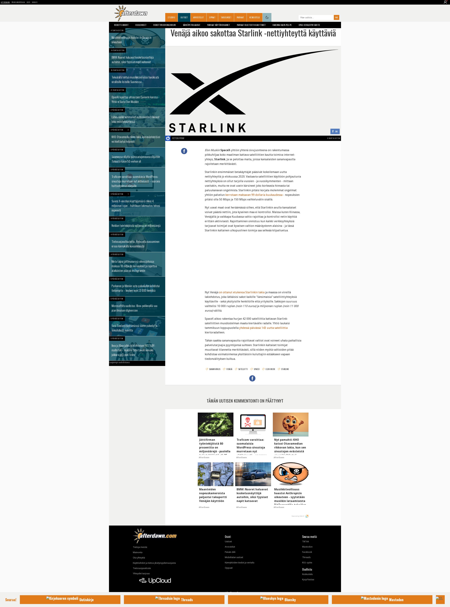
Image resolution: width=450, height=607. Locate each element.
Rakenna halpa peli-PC (282, 25)
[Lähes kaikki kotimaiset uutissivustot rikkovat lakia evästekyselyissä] (137, 117)
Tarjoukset (226, 17)
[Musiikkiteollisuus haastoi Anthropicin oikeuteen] (137, 38)
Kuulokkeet (141, 25)
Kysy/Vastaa (308, 579)
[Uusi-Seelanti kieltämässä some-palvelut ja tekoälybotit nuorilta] (137, 326)
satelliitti (243, 369)
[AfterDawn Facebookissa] (295, 17)
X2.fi (28, 2)
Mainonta (137, 552)
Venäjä (229, 369)
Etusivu (171, 17)
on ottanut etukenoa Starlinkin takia (242, 292)
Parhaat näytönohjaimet (218, 25)
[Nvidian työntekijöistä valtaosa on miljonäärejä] (137, 224)
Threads (306, 557)
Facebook (307, 552)
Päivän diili (230, 552)
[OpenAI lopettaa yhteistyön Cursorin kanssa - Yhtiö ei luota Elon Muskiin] (137, 98)
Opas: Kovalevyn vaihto (309, 25)
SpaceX (256, 369)
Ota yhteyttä (139, 557)
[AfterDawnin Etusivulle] (131, 13)
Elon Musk (270, 369)
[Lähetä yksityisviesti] (188, 138)
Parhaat (240, 17)
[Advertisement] (253, 259)
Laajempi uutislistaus (119, 362)
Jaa (336, 131)
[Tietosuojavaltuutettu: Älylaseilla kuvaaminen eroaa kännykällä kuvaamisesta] (137, 242)
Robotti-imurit (121, 25)
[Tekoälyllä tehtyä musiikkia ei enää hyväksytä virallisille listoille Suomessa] (137, 78)
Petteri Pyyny (178, 138)
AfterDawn (5, 2)
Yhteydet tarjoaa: (141, 573)
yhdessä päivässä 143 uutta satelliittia (263, 328)
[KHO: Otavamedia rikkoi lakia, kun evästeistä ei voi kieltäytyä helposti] (137, 137)
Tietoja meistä (140, 547)
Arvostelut (198, 17)
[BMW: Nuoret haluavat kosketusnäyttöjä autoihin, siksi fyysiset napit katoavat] (137, 58)
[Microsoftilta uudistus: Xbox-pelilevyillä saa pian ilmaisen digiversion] (137, 306)
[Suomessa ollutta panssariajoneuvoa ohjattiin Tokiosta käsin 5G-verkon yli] (137, 157)
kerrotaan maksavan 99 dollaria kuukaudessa (253, 195)
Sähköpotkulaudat (191, 25)
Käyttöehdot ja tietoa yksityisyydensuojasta (154, 563)
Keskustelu (254, 17)
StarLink (285, 369)
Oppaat (212, 17)
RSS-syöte (307, 562)
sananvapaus (214, 369)
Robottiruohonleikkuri (164, 25)
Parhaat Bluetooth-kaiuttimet (251, 25)
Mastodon (307, 546)
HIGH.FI (35, 2)
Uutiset (184, 17)
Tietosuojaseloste (142, 568)
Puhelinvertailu (18, 2)
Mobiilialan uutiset (234, 557)
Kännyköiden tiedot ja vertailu (239, 562)
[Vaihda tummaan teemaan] (267, 17)
